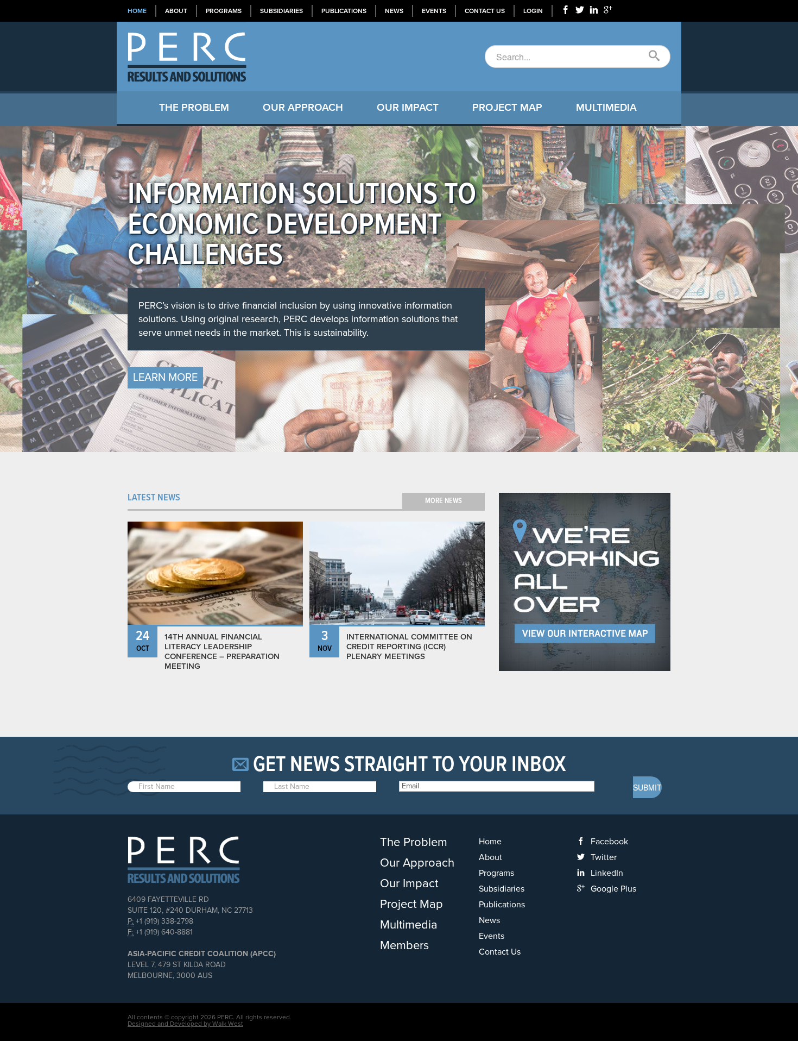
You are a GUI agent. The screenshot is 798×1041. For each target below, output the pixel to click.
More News (443, 501)
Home (137, 11)
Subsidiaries (281, 11)
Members (404, 945)
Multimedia (606, 108)
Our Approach (303, 108)
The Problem (194, 108)
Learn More (165, 377)
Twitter (604, 857)
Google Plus (613, 888)
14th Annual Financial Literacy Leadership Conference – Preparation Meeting (222, 651)
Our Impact (408, 108)
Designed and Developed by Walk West (185, 1023)
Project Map (507, 108)
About (176, 11)
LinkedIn (607, 873)
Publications (343, 11)
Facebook (609, 841)
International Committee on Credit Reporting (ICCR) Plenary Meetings (409, 646)
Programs (224, 11)
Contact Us (485, 11)
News (394, 11)
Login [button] (533, 11)
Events (434, 11)
